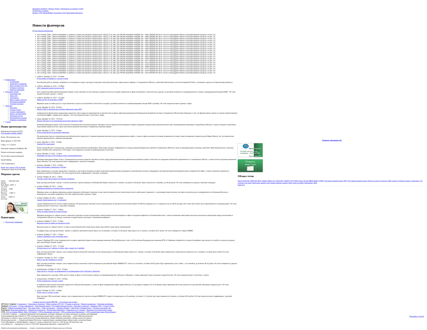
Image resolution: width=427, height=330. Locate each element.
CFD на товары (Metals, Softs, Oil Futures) (21, 312)
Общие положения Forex (17, 308)
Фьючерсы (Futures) (39, 9)
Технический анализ (43, 306)
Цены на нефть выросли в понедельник (52, 211)
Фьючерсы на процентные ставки (99, 310)
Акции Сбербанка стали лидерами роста (52, 236)
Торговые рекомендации (333, 181)
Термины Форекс (63, 308)
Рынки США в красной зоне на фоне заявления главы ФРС (59, 109)
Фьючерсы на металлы (36, 310)
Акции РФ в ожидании (46, 144)
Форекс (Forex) (54, 9)
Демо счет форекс (48, 308)
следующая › (64, 302)
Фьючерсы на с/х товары (75, 310)
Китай (306, 181)
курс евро (248, 183)
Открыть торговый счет (102, 308)
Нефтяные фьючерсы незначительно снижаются (55, 188)
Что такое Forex (34, 308)
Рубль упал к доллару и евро (48, 292)
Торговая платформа (17, 102)
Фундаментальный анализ (357, 181)
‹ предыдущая (44, 302)
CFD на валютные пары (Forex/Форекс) (101, 312)
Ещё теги (241, 185)
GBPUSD (253, 181)
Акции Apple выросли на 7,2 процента (51, 200)
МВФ (311, 181)
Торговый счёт (15, 94)
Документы (14, 98)
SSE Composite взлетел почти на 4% (50, 88)
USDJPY (286, 181)
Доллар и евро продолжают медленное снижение (55, 179)
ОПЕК (321, 181)
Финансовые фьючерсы (56, 310)
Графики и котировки (18, 120)
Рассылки (13, 108)
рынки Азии (265, 183)
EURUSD (245, 181)
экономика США (310, 183)
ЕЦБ (296, 181)
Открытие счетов (11, 92)
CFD (40, 13)
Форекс (35, 13)
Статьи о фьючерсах (17, 112)
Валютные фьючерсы (19, 310)
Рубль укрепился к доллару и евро (50, 281)
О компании (14, 82)
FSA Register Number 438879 (11, 133)
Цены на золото (374, 181)
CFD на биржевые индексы (48, 312)
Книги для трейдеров (18, 114)
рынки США (287, 183)
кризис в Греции (398, 181)
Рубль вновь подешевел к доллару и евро (52, 78)
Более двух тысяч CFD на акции (13, 167)
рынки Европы (276, 183)
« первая (35, 302)
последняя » (73, 302)
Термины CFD (96, 306)
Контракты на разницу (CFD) (72, 9)
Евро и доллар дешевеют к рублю (49, 260)
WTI (292, 181)
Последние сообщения (13, 222)
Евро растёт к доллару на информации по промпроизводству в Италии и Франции (68, 271)
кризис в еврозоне (412, 181)
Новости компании (17, 90)
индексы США (386, 181)
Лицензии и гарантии (18, 84)
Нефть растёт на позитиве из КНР (50, 100)
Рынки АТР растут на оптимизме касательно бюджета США (60, 121)
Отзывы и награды (17, 88)
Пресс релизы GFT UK (18, 86)
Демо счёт (13, 96)
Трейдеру (8, 106)
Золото (300, 181)
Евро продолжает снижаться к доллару (51, 167)
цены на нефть (298, 183)
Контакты (79, 13)
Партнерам (70, 13)
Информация (10, 80)
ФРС (345, 181)
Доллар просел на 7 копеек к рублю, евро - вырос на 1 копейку (61, 248)
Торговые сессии (16, 116)
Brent (240, 181)
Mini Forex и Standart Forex (81, 308)
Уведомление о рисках (18, 118)
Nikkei (264, 181)
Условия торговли (16, 104)
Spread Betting (48, 13)
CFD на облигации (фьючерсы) (73, 312)
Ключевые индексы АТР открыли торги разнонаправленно (59, 156)
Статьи (8, 122)
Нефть (316, 181)
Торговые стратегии (81, 306)
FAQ (64, 13)
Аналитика (57, 13)
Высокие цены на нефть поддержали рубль (53, 223)
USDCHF (279, 181)
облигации (256, 183)
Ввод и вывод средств (18, 100)
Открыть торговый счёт (332, 140)
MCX (260, 181)
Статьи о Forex (15, 110)
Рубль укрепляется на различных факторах (53, 132)
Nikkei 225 (271, 181)
